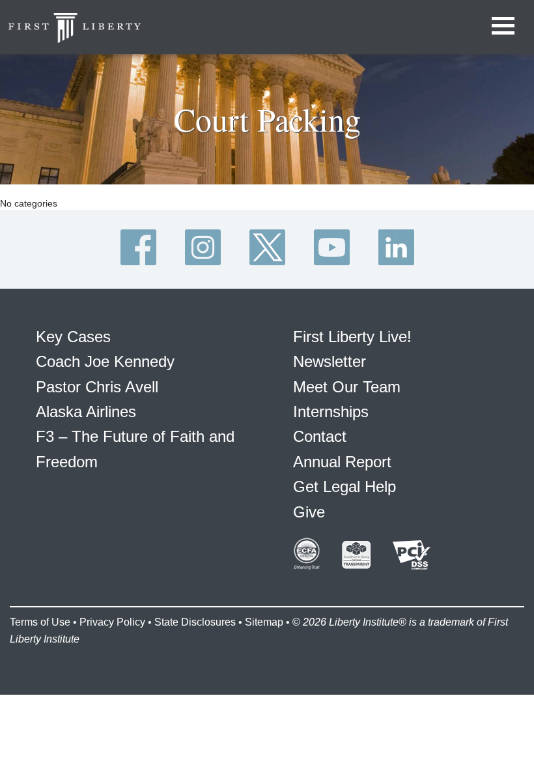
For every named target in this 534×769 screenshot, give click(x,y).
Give (309, 512)
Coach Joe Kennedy (105, 361)
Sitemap (264, 622)
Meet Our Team (346, 387)
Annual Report (342, 462)
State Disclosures (195, 622)
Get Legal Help (344, 486)
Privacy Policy (112, 622)
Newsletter (329, 361)
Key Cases (73, 336)
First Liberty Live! (352, 336)
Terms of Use (40, 622)
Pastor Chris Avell (97, 387)
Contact (319, 436)
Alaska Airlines (86, 411)
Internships (331, 411)
